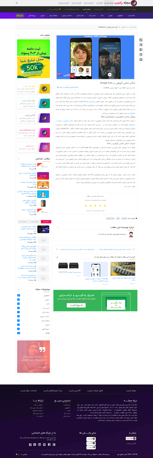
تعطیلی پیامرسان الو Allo (92, 101)
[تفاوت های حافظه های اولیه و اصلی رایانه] (123, 275)
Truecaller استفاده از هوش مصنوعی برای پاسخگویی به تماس (96, 280)
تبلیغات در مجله (38, 405)
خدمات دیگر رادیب (28, 390)
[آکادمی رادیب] (95, 311)
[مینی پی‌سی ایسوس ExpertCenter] (68, 269)
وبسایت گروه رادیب (129, 9)
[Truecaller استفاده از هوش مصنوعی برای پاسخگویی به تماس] (95, 276)
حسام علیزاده (129, 88)
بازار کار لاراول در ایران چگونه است (29, 210)
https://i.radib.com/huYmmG (68, 87)
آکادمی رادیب (98, 9)
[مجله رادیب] (125, 3)
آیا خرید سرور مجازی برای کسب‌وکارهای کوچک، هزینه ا (115, 249)
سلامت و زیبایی (67, 15)
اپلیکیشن (124, 218)
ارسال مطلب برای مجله (36, 408)
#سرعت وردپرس (64, 3)
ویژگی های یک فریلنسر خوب (28, 183)
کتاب (102, 15)
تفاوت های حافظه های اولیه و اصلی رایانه (123, 279)
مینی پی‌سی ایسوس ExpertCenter (70, 272)
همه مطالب (66, 405)
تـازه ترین (46, 222)
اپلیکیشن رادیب (53, 9)
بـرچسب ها (23, 222)
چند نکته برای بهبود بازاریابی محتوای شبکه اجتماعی (26, 192)
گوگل (118, 218)
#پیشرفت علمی (76, 3)
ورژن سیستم (130, 444)
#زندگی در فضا (88, 3)
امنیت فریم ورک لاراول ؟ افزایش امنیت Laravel (28, 165)
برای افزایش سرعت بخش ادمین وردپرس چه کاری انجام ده (77, 249)
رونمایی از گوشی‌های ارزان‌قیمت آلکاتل (29, 201)
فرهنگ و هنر (53, 15)
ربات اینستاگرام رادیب (71, 9)
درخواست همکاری (37, 411)
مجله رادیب (87, 9)
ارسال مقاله (20, 16)
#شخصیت (99, 3)
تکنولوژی (120, 15)
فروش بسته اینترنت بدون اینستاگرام (27, 174)
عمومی (110, 15)
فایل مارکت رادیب (113, 9)
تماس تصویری (110, 218)
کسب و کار (92, 15)
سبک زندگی (80, 15)
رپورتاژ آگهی (32, 15)
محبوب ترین (35, 222)
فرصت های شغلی (37, 413)
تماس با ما (39, 416)
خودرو (42, 15)
